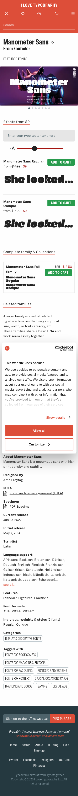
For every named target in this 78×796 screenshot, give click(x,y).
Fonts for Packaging (18, 670)
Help (66, 745)
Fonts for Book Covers (20, 655)
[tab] (29, 108)
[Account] (6, 13)
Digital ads (60, 686)
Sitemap (39, 751)
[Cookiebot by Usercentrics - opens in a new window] (55, 348)
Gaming (42, 686)
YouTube (64, 760)
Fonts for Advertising (52, 670)
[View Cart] (56, 14)
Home (13, 745)
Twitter (13, 760)
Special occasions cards (51, 678)
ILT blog (53, 745)
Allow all (39, 430)
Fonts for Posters (17, 678)
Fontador (22, 48)
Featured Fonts (15, 59)
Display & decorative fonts (23, 638)
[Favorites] (23, 13)
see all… (9, 585)
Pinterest (39, 766)
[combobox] (39, 25)
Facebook (29, 760)
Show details (55, 417)
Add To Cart (61, 162)
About (39, 745)
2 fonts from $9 (16, 121)
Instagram (47, 760)
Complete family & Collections (29, 252)
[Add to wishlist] (52, 41)
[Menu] (73, 14)
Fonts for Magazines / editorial (26, 662)
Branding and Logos (18, 686)
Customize (37, 444)
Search (26, 745)
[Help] (39, 13)
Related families (17, 304)
